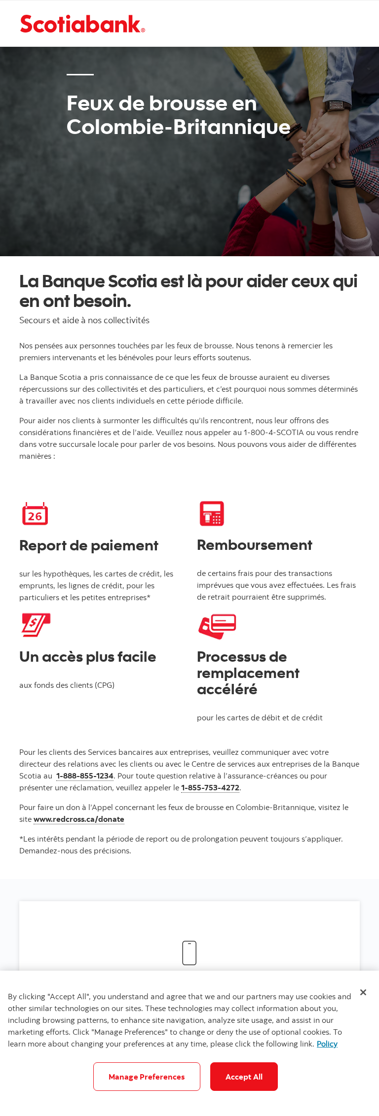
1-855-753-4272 (210, 787)
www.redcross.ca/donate (79, 819)
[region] (189, 1043)
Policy (327, 1043)
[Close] (363, 992)
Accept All (244, 1077)
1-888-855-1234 (85, 775)
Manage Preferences (147, 1077)
